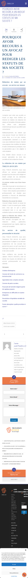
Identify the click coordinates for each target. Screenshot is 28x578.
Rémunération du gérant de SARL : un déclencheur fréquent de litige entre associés (12, 456)
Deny (14, 568)
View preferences (14, 573)
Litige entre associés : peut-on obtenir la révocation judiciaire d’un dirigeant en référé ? (13, 449)
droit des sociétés (20, 77)
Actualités (14, 535)
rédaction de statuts (9, 323)
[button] (25, 550)
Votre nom (14, 389)
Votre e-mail (23, 503)
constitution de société (10, 77)
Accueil (13, 523)
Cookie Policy (14, 576)
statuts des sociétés (9, 326)
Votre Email (14, 397)
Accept (14, 564)
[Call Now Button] (24, 575)
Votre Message (14, 405)
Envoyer (14, 420)
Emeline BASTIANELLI (14, 76)
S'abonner (24, 512)
